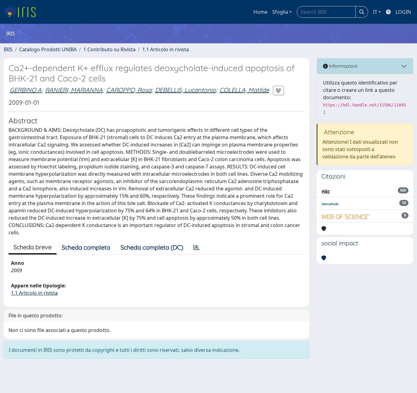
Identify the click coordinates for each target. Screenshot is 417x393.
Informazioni (342, 66)
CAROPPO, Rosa (128, 90)
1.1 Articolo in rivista (165, 49)
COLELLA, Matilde (244, 90)
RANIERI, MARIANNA (74, 90)
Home (260, 12)
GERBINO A (26, 90)
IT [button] (375, 12)
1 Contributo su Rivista (109, 49)
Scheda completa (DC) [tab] (152, 247)
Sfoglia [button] (280, 12)
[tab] (196, 247)
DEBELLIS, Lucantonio (185, 90)
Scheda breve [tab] (32, 247)
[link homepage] (22, 12)
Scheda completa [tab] (86, 247)
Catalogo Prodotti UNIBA (48, 49)
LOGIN (403, 12)
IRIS (8, 49)
